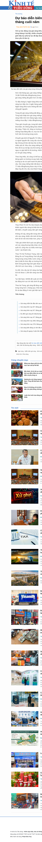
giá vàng (21, 351)
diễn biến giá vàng (30, 351)
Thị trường (18, 14)
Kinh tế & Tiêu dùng (22, 354)
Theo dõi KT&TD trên (23, 27)
